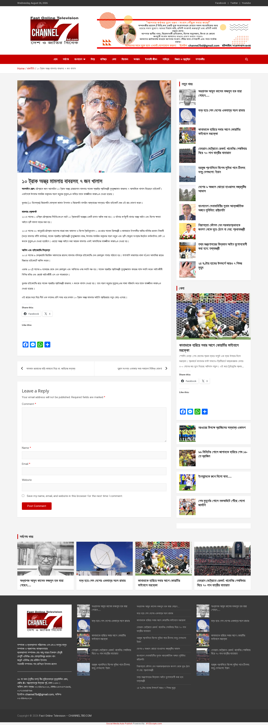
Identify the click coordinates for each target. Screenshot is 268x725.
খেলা (114, 59)
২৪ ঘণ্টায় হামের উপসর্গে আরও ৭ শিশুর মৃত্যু (220, 265)
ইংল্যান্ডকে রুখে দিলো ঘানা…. (215, 476)
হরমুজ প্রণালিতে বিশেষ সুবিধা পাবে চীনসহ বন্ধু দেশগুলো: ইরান (221, 169)
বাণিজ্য (103, 59)
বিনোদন (125, 59)
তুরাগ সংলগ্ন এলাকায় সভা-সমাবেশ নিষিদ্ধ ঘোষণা (140, 368)
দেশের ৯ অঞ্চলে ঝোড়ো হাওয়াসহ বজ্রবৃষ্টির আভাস (222, 188)
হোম (55, 59)
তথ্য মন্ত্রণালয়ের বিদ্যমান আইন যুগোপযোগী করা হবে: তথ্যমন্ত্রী (222, 246)
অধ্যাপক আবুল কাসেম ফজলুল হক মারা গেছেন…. (220, 93)
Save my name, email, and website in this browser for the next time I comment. (75, 496)
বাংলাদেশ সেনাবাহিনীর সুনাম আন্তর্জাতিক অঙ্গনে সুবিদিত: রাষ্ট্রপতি (221, 208)
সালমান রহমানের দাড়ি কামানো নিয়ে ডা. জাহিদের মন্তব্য (50, 368)
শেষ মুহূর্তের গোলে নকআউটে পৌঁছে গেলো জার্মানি (221, 502)
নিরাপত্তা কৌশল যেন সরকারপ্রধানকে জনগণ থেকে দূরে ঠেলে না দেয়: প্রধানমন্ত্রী (221, 227)
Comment (29, 404)
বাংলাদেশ (78, 59)
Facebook (220, 3)
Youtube (246, 3)
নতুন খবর (187, 83)
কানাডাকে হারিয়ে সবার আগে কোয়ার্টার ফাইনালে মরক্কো (219, 131)
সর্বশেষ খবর (26, 536)
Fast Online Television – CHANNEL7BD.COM (65, 715)
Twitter (234, 3)
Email (26, 464)
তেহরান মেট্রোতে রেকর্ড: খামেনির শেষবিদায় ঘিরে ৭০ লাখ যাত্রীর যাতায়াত (222, 150)
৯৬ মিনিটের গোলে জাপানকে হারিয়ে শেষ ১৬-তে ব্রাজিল (222, 454)
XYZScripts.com (154, 723)
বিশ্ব (93, 59)
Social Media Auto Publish (119, 723)
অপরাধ (137, 59)
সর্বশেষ (66, 59)
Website (27, 480)
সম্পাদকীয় (200, 59)
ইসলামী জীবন (151, 59)
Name (26, 448)
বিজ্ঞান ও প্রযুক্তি (182, 59)
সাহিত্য (166, 59)
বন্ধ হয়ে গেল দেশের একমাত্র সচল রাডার (221, 110)
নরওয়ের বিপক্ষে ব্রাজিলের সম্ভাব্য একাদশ (222, 427)
